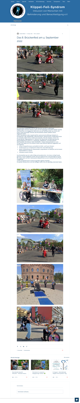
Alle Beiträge (13, 25)
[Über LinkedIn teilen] (23, 346)
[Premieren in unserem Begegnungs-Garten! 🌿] (40, 365)
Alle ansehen (66, 357)
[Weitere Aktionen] (62, 33)
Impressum (24, 400)
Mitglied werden (18, 21)
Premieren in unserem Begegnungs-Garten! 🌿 (38, 372)
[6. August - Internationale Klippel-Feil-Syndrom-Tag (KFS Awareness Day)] (60, 365)
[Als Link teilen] (26, 346)
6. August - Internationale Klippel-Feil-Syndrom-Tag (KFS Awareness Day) (59, 372)
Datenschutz (31, 400)
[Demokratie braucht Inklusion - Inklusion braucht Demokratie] (20, 365)
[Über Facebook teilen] (17, 346)
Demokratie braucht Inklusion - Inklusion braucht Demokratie (19, 372)
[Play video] (40, 59)
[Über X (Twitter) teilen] (20, 346)
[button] (23, 17)
